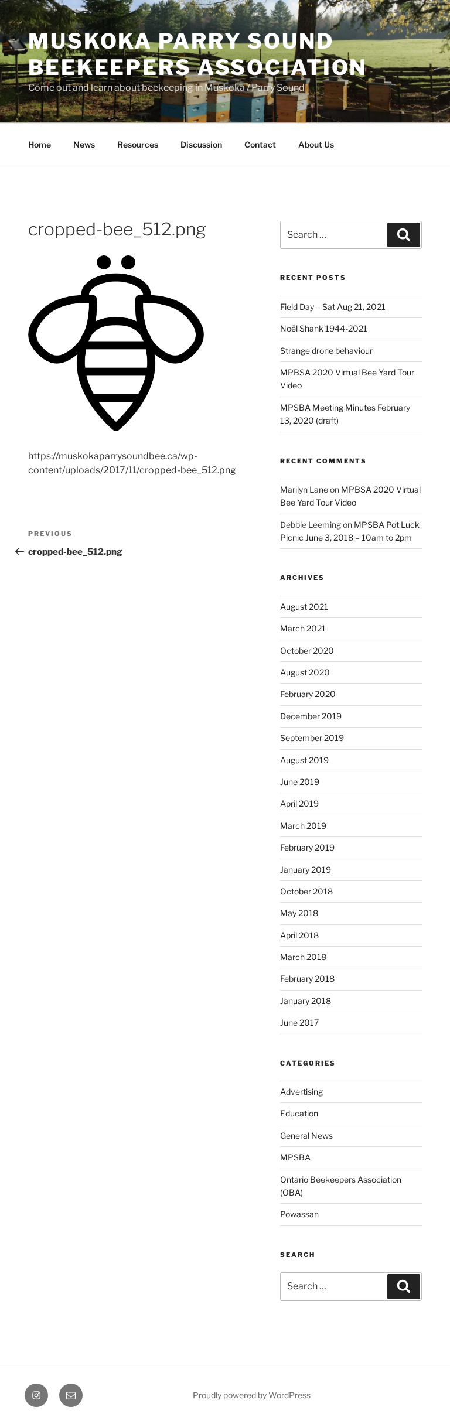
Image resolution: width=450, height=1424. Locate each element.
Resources (137, 144)
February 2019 (307, 847)
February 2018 (307, 979)
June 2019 (299, 782)
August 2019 (304, 760)
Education (299, 1113)
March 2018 (303, 957)
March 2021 (303, 628)
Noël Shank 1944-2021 (323, 328)
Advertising (301, 1092)
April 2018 (299, 935)
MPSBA (295, 1157)
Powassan (299, 1214)
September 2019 (312, 738)
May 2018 (299, 913)
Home (39, 144)
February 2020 (308, 694)
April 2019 (299, 803)
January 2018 (305, 1001)
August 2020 (305, 672)
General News (306, 1135)
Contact (260, 144)
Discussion (201, 144)
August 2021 (304, 607)
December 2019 (311, 716)
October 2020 (307, 650)
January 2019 (305, 870)
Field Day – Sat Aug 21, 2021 (333, 307)
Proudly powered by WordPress (252, 1395)
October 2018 (306, 891)
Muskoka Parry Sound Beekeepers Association (197, 54)
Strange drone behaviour (326, 351)
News (84, 144)
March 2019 (303, 826)
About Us (316, 144)
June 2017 (299, 1022)
